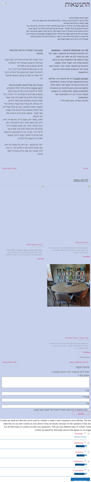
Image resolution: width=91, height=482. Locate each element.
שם (87, 390)
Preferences (78, 461)
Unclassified (78, 470)
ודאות (71, 362)
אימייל (86, 397)
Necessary (79, 433)
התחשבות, (78, 362)
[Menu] (6, 4)
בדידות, (85, 362)
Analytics (79, 452)
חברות (85, 168)
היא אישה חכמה (81, 242)
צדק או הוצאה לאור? (34, 244)
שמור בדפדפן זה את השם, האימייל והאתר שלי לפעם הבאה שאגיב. (60, 410)
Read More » (86, 256)
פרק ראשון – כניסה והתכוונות (76, 338)
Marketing (78, 443)
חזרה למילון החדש (10, 168)
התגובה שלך (83, 375)
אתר (87, 403)
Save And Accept (80, 480)
